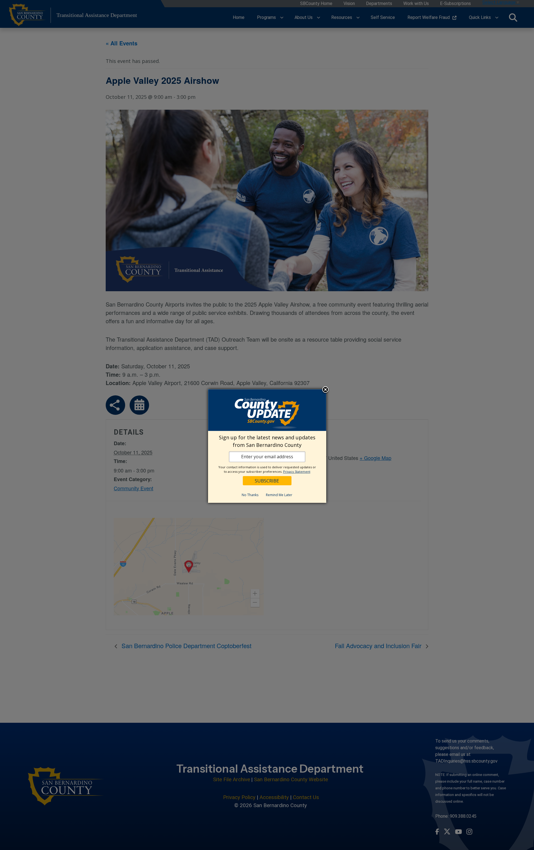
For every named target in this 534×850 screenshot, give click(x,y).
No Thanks (250, 495)
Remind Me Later (279, 495)
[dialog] (267, 446)
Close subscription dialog (325, 390)
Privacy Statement (296, 471)
